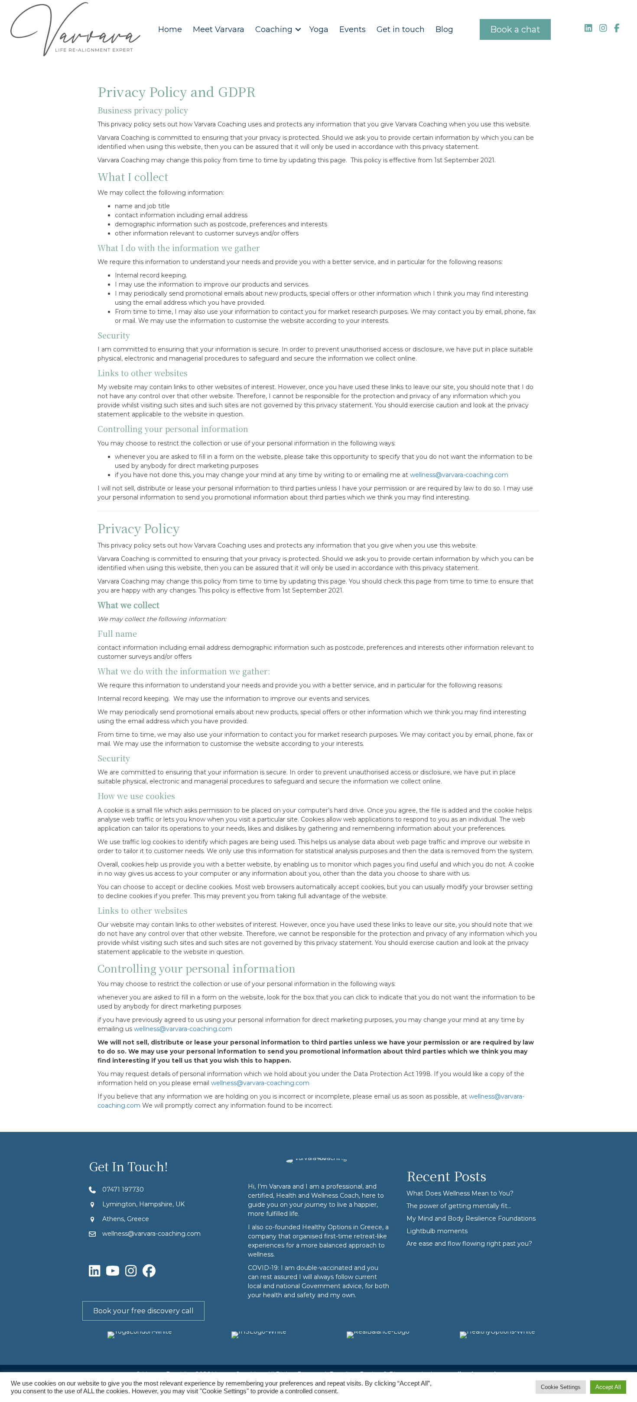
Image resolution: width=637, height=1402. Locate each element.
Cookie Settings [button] (561, 1387)
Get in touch (401, 29)
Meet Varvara (218, 29)
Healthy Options (326, 1227)
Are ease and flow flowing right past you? (469, 1243)
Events (352, 29)
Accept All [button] (608, 1387)
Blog (444, 29)
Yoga (318, 29)
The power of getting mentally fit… (458, 1206)
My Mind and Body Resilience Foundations (471, 1218)
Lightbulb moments (437, 1231)
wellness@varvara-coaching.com (459, 475)
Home (170, 29)
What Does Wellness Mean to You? (460, 1193)
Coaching (273, 29)
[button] (298, 29)
